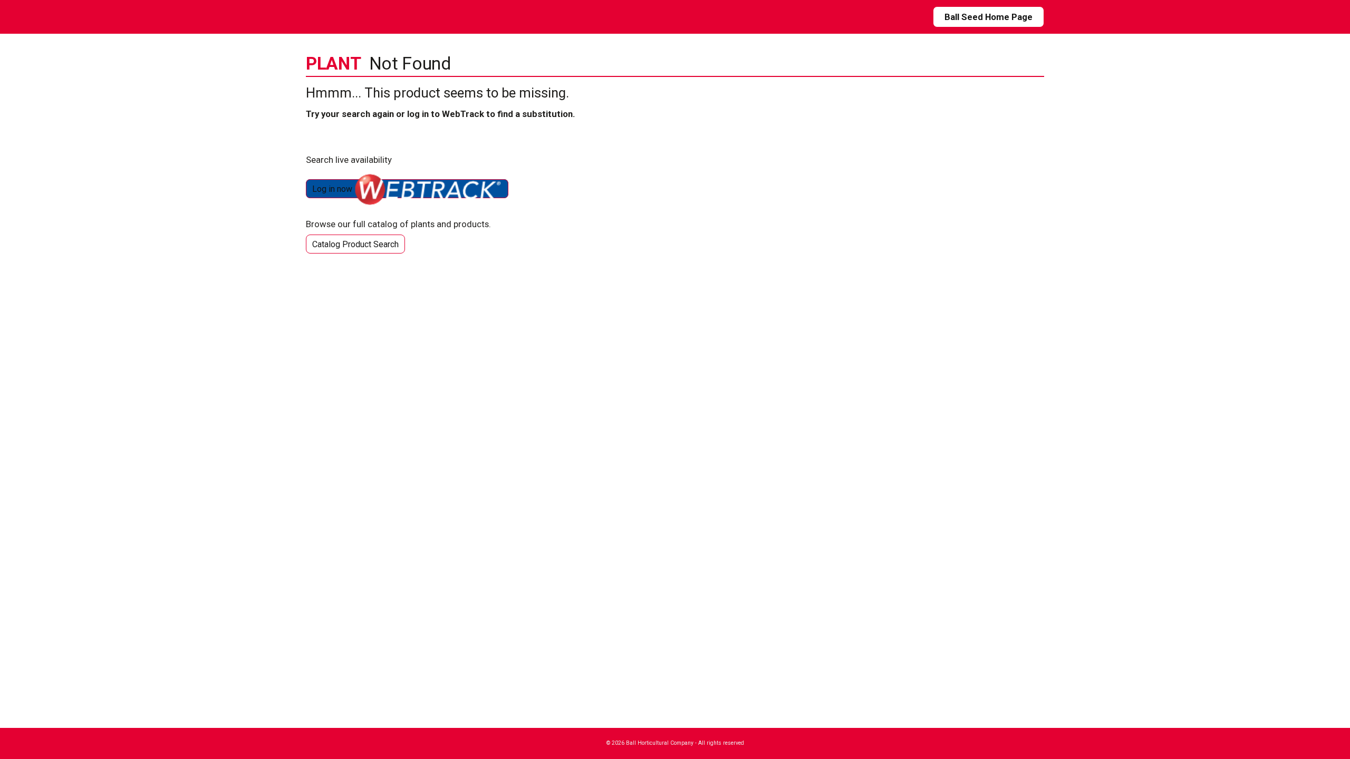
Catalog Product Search (355, 244)
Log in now (333, 189)
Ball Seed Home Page (988, 17)
